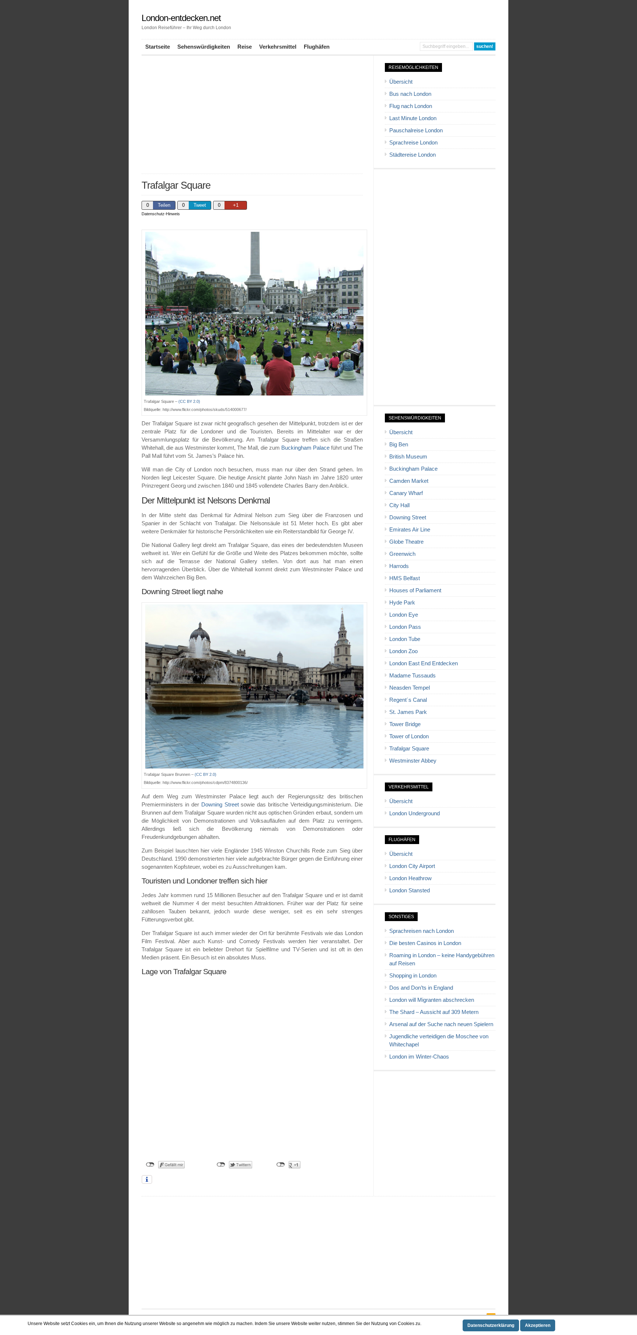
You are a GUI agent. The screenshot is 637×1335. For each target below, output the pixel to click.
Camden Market (408, 481)
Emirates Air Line (409, 530)
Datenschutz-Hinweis (161, 214)
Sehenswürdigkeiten (203, 47)
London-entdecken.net (181, 18)
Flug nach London (410, 106)
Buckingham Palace (305, 448)
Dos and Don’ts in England (421, 988)
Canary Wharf (406, 493)
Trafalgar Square (409, 749)
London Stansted (409, 890)
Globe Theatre (406, 542)
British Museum (408, 457)
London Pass (405, 627)
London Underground (414, 813)
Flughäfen (317, 47)
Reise (244, 47)
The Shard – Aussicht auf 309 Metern (433, 1012)
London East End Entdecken (423, 663)
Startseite (157, 47)
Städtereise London (412, 155)
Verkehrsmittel (277, 47)
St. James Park (408, 712)
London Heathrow (410, 878)
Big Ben (398, 444)
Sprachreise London (413, 143)
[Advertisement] (252, 114)
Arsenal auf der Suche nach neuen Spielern (441, 1024)
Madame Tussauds (412, 676)
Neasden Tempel (409, 688)
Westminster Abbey (412, 761)
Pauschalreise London (416, 130)
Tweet (200, 205)
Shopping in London (412, 976)
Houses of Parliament (415, 590)
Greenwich (402, 554)
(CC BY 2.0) (189, 401)
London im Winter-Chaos (419, 1057)
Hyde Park (402, 603)
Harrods (399, 566)
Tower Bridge (405, 724)
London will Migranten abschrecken (431, 1000)
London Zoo (403, 651)
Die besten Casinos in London (425, 943)
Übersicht (401, 82)
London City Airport (412, 866)
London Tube (404, 639)
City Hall (399, 505)
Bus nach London (410, 94)
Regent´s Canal (408, 700)
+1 (236, 205)
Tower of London (409, 736)
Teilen (164, 205)
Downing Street (220, 805)
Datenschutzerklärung (490, 1325)
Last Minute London (412, 118)
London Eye (403, 615)
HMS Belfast (404, 578)
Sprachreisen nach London (421, 931)
